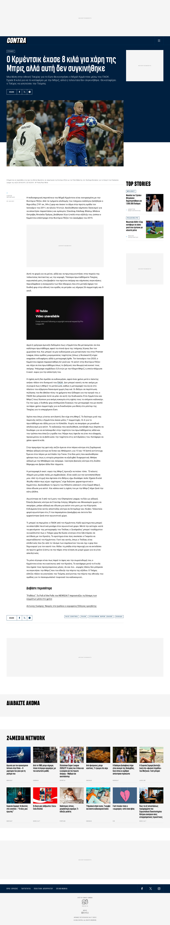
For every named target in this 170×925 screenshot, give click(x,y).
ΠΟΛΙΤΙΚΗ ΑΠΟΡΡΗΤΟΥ (43, 889)
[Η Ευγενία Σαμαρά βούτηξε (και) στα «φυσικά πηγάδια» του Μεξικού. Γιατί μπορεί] (151, 755)
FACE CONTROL (71, 616)
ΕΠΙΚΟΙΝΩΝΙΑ (62, 889)
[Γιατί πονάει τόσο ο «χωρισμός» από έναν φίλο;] (125, 795)
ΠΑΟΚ (60, 382)
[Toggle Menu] (159, 40)
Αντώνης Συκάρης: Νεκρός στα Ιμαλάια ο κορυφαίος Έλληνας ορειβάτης (62, 606)
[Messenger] (30, 92)
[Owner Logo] (85, 903)
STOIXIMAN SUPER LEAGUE (101, 616)
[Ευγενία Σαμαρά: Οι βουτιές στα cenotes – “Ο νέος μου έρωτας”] (19, 795)
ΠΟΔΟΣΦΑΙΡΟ (133, 218)
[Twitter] (25, 92)
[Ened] (85, 913)
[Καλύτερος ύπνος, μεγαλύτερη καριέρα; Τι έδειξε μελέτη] (72, 795)
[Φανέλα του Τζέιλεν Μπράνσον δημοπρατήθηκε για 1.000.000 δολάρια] (154, 203)
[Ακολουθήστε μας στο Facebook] (142, 888)
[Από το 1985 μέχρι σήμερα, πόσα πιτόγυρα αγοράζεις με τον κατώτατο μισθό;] (45, 755)
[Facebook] (19, 92)
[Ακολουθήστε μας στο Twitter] (150, 888)
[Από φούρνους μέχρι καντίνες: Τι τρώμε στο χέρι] (98, 755)
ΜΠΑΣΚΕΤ (131, 191)
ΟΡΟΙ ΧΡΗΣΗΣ (12, 889)
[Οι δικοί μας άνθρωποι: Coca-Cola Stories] (45, 795)
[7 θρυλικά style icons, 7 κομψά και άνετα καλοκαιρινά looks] (98, 795)
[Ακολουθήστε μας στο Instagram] (159, 888)
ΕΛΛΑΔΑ (119, 616)
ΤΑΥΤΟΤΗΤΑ (26, 889)
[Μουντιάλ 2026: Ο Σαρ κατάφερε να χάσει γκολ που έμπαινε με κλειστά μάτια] (154, 229)
